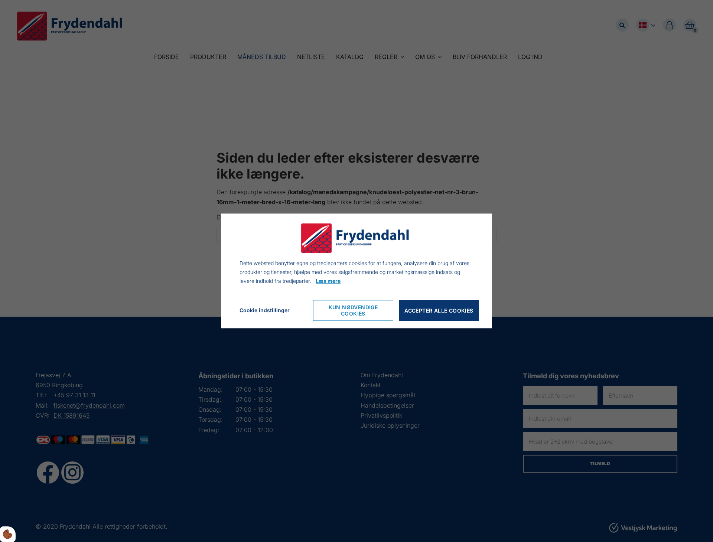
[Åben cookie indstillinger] (8, 534)
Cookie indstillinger (265, 310)
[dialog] (356, 270)
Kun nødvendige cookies (353, 310)
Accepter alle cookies (438, 310)
